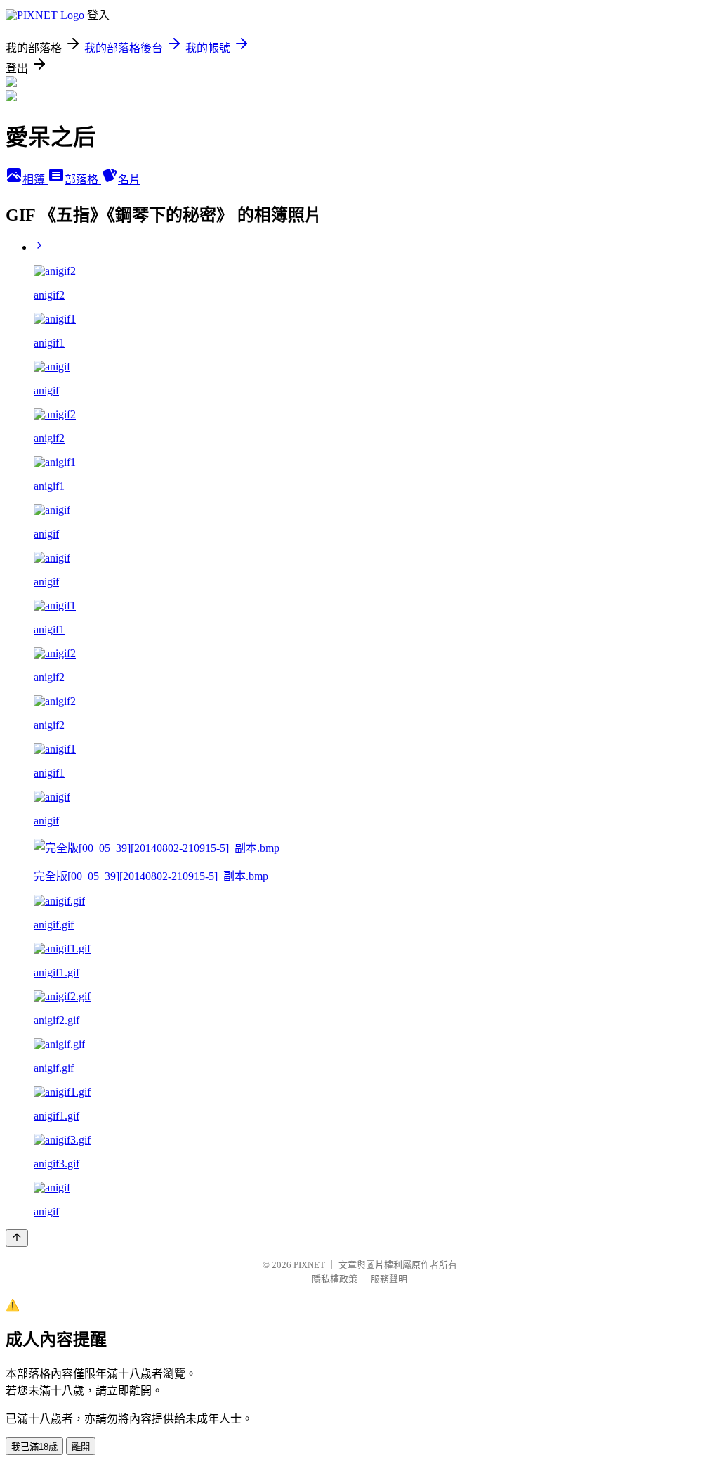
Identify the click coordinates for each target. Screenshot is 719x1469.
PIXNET (309, 1265)
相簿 (35, 180)
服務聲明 (389, 1279)
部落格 (83, 180)
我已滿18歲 (34, 1447)
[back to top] (17, 1238)
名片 (129, 180)
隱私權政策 (334, 1279)
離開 (81, 1447)
